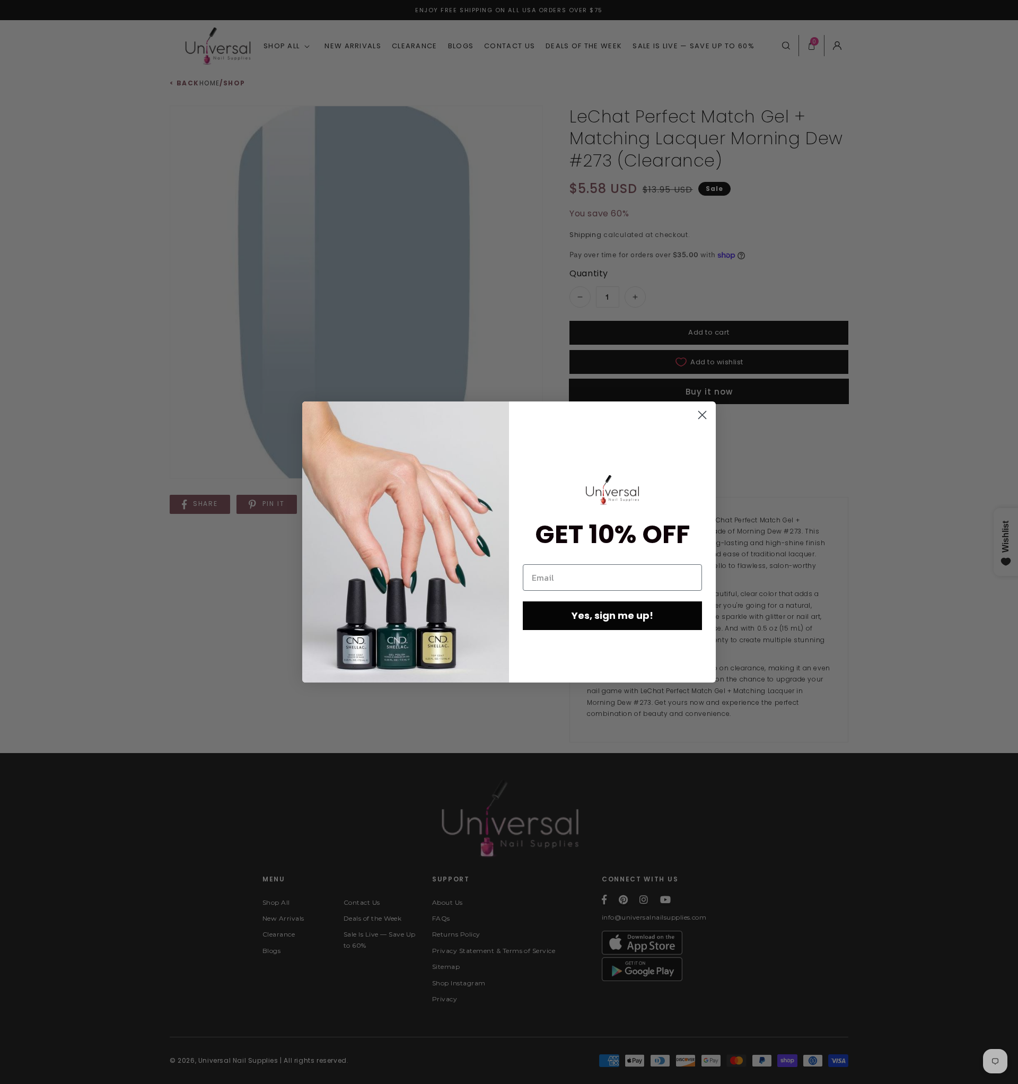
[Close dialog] (702, 415)
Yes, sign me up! (612, 615)
